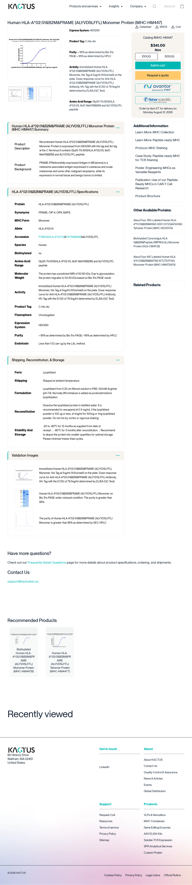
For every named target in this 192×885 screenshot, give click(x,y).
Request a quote (158, 75)
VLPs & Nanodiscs (155, 815)
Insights (114, 6)
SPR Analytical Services (158, 846)
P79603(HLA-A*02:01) (51, 236)
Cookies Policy (113, 875)
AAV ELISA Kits (153, 833)
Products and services (84, 6)
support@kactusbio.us (23, 581)
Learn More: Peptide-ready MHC (157, 140)
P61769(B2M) (73, 236)
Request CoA (107, 815)
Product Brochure (147, 196)
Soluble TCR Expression (158, 840)
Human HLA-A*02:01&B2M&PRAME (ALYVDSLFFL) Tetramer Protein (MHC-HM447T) (60, 662)
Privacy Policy (107, 833)
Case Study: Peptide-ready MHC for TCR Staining (157, 158)
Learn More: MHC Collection (154, 132)
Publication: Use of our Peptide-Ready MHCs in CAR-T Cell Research (156, 184)
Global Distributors (155, 791)
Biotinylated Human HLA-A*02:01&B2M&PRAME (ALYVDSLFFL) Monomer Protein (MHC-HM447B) (24, 660)
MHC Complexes (154, 821)
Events (148, 785)
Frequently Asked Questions (47, 562)
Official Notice (172, 875)
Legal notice (153, 875)
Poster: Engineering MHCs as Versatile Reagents (155, 170)
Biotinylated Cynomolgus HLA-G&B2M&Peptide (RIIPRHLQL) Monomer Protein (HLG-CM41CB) (156, 242)
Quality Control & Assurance (160, 772)
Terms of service (109, 827)
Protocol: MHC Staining (151, 148)
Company (136, 6)
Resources (105, 821)
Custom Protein (153, 852)
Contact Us (150, 766)
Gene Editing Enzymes (157, 827)
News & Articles (153, 778)
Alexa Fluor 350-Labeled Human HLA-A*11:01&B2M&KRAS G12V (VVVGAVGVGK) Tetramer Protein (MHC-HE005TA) (158, 224)
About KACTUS (153, 759)
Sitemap (104, 840)
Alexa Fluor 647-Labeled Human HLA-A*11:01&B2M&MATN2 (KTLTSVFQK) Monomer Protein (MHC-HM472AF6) (155, 260)
